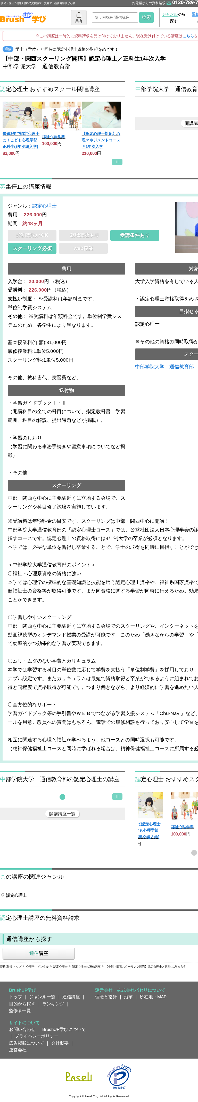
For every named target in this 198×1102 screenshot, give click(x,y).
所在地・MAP (153, 996)
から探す (173, 17)
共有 (78, 21)
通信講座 (71, 996)
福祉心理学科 (53, 136)
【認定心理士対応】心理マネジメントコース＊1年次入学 (101, 139)
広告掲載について (26, 1043)
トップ (15, 996)
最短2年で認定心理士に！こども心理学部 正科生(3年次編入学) (21, 139)
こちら (188, 36)
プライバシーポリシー (37, 1036)
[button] (62, 797)
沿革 (128, 996)
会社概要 (60, 1043)
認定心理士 (44, 206)
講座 (38, 953)
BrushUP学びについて (64, 1029)
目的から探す (22, 1003)
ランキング (53, 1003)
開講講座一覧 (62, 813)
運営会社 (18, 1049)
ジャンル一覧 (42, 996)
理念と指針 (106, 996)
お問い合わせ (22, 1029)
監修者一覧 (20, 1010)
